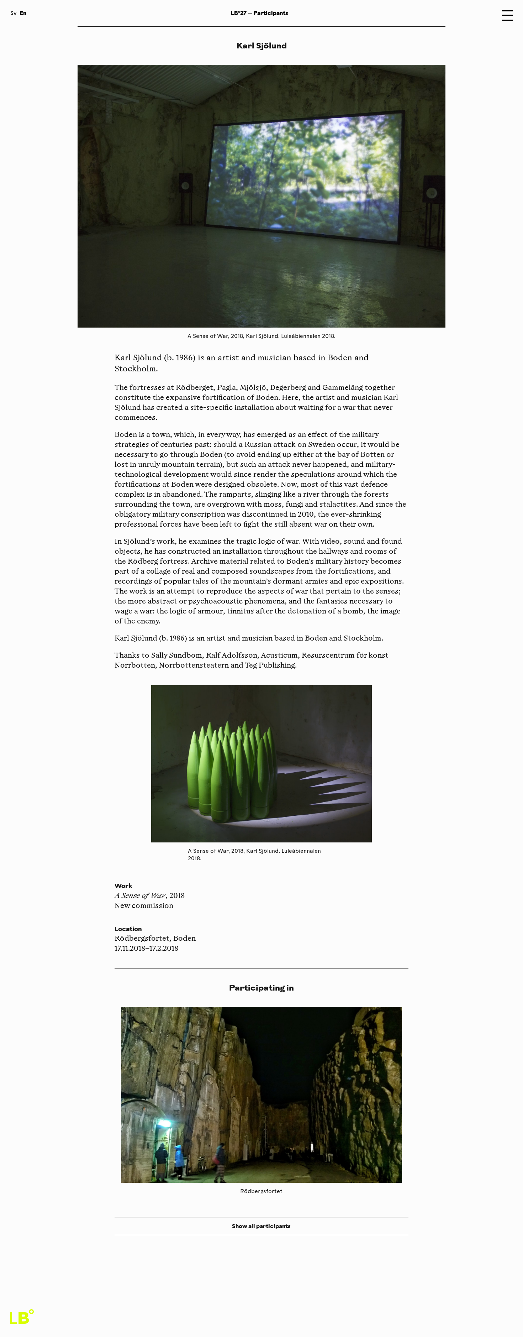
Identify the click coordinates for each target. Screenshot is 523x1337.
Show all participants (261, 1226)
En (23, 13)
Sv (13, 13)
